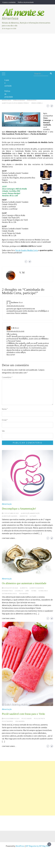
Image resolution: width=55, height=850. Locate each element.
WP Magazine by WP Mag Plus (37, 846)
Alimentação (7, 709)
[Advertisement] (27, 52)
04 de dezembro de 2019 (11, 718)
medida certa (6, 100)
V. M (22, 272)
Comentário (7, 377)
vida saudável (20, 721)
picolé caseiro (26, 718)
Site (3, 431)
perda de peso (31, 100)
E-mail (5, 420)
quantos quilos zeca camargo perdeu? (15, 103)
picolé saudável (7, 721)
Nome (5, 409)
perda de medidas (19, 100)
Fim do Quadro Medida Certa (26, 250)
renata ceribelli (37, 103)
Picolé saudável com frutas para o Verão (23, 713)
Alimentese (10, 18)
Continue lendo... (9, 746)
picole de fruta (39, 718)
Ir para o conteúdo (9, 2)
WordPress (20, 846)
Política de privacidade (26, 2)
